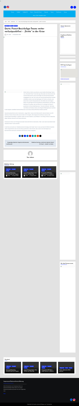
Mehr (4, 393)
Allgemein (7, 25)
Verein (12, 12)
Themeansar (49, 404)
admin (10, 34)
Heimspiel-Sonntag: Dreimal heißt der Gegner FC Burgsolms (12, 174)
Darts (12, 25)
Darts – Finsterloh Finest (36, 12)
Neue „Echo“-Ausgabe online (39, 15)
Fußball (18, 12)
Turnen (65, 12)
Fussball (13, 169)
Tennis (52, 12)
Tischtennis (58, 12)
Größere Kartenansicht (65, 78)
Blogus (42, 404)
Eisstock (46, 12)
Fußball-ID (25, 12)
